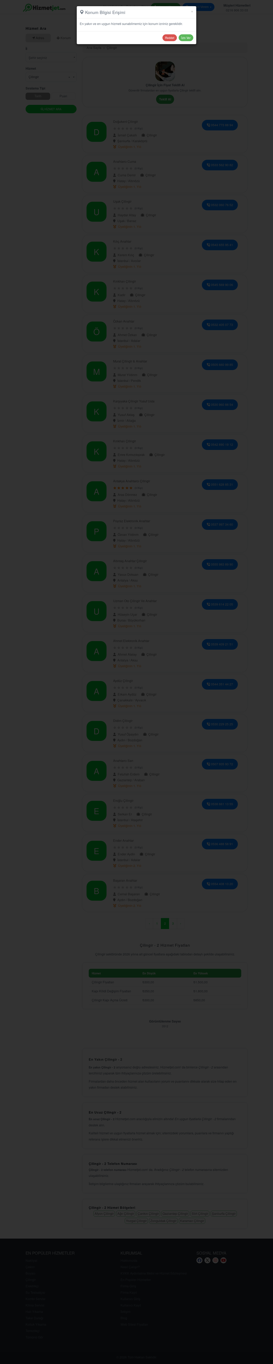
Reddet (169, 38)
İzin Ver (186, 38)
